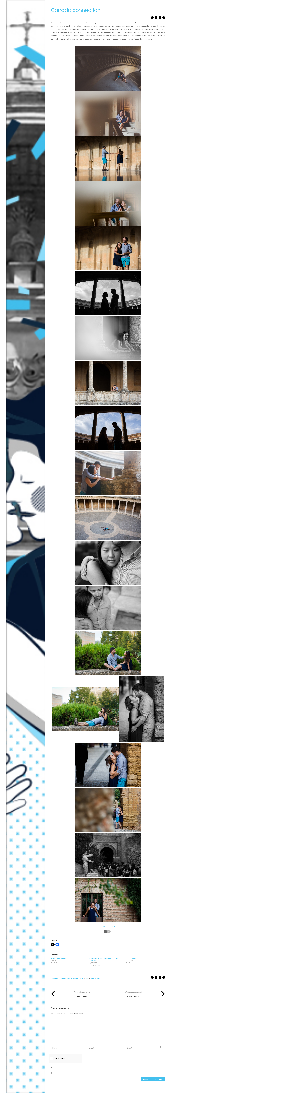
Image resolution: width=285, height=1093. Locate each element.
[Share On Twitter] (160, 18)
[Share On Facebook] (163, 18)
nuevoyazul (74, 16)
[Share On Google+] (152, 18)
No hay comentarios (87, 16)
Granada (76, 978)
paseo (87, 978)
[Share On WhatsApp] (156, 18)
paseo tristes (95, 978)
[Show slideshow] (108, 926)
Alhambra (55, 978)
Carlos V (63, 978)
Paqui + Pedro (131, 958)
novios (82, 978)
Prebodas (56, 16)
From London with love (59, 958)
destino (69, 978)
